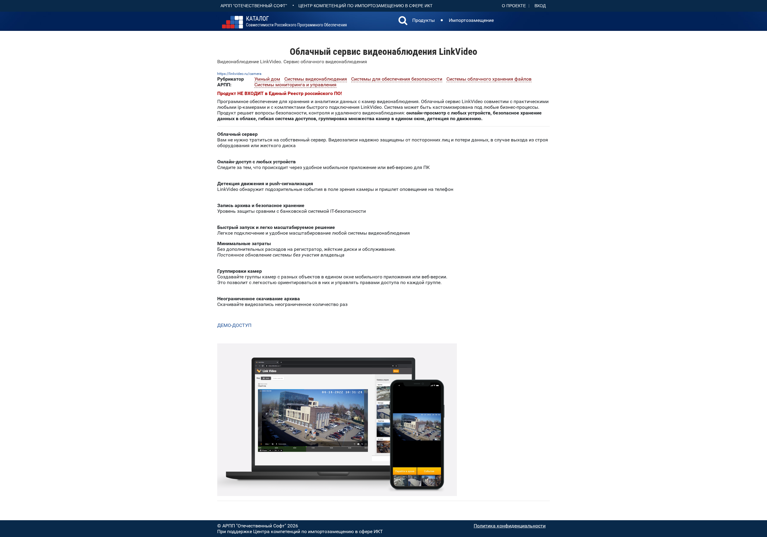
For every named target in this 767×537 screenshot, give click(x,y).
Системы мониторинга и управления (295, 85)
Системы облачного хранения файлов (489, 79)
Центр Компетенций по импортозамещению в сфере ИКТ (365, 5)
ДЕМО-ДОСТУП (235, 325)
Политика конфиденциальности (510, 526)
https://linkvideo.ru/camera (239, 74)
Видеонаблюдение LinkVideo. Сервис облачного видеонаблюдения (292, 61)
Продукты (423, 20)
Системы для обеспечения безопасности (396, 79)
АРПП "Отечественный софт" (254, 5)
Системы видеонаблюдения (315, 79)
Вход (540, 5)
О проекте (514, 5)
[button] (403, 21)
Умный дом (267, 79)
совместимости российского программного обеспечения (296, 22)
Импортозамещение (471, 20)
